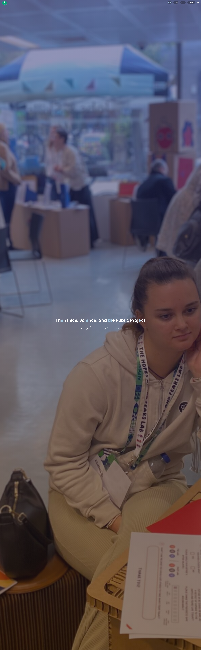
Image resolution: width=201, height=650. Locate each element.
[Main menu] (198, 2)
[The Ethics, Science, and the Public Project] (4, 3)
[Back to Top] (197, 646)
